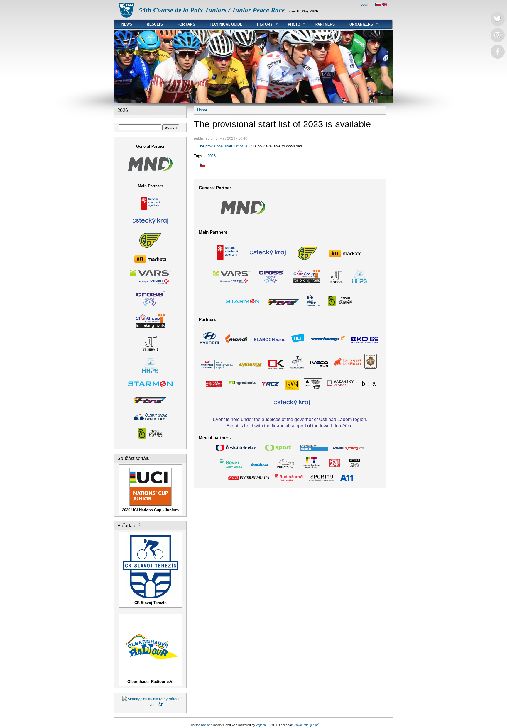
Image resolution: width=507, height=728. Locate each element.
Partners (325, 24)
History (261, 24)
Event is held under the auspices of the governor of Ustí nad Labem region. (290, 419)
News (126, 24)
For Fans (186, 24)
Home (202, 110)
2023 (211, 156)
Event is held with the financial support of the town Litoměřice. (290, 425)
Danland (206, 725)
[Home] (126, 16)
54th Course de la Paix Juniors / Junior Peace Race (212, 10)
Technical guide (226, 24)
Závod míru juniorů (307, 725)
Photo (290, 24)
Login (364, 4)
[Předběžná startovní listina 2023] (199, 165)
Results (155, 24)
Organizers (357, 24)
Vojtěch (261, 725)
